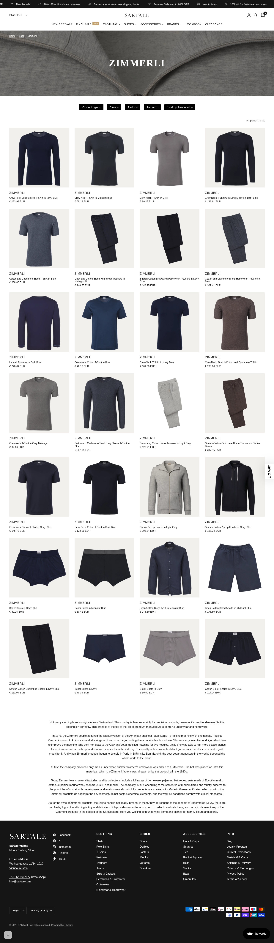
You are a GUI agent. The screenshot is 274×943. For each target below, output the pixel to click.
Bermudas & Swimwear (110, 879)
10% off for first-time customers (39, 4)
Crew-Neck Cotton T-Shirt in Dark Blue (95, 527)
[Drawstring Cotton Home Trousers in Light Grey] (169, 403)
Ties (185, 852)
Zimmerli (17, 192)
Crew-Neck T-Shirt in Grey (154, 197)
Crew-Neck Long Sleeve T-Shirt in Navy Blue (33, 197)
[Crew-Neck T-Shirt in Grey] (169, 157)
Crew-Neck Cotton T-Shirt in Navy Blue (30, 527)
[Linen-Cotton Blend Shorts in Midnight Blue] (235, 567)
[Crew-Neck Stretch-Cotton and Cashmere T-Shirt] (235, 322)
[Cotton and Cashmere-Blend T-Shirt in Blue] (39, 238)
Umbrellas (189, 879)
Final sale (84, 24)
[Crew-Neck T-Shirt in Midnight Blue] (104, 157)
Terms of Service (237, 879)
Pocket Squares (193, 857)
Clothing (110, 24)
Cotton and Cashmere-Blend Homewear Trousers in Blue (232, 280)
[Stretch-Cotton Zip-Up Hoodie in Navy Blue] (235, 487)
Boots (143, 841)
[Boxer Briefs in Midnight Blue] (104, 567)
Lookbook (193, 24)
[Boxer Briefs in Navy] (104, 648)
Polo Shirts (103, 846)
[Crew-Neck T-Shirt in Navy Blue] (169, 322)
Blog (229, 841)
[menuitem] (62, 24)
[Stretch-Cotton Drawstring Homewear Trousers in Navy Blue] (169, 238)
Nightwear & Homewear (110, 889)
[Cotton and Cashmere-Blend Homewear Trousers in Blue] (235, 238)
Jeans (100, 868)
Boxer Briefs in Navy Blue (23, 608)
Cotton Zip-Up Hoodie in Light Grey (158, 527)
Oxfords (145, 862)
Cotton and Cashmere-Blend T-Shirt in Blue (32, 278)
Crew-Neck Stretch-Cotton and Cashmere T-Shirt (231, 362)
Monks (144, 857)
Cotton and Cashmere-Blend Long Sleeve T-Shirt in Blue (102, 444)
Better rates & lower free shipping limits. (94, 4)
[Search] (255, 15)
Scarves (188, 846)
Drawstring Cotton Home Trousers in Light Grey (165, 443)
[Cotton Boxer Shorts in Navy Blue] (235, 648)
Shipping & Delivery (239, 862)
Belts (186, 862)
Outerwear (102, 884)
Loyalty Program (237, 846)
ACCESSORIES (194, 834)
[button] (91, 107)
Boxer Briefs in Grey (151, 688)
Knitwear (101, 857)
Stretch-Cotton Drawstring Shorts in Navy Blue (34, 688)
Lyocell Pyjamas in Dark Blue (25, 362)
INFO (230, 834)
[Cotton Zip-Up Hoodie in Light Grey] (169, 487)
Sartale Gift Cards (238, 857)
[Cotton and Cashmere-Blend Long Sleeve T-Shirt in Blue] (104, 403)
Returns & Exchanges (240, 868)
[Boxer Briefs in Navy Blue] (39, 567)
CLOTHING (104, 834)
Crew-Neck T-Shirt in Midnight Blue (93, 197)
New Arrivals (187, 4)
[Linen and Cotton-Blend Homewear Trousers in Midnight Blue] (104, 238)
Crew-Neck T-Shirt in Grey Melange (28, 443)
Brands (173, 24)
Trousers (101, 862)
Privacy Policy (235, 873)
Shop (21, 36)
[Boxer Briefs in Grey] (169, 648)
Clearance (213, 24)
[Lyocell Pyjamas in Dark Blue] (39, 322)
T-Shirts (101, 852)
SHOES (145, 834)
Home (12, 36)
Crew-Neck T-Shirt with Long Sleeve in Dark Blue (231, 197)
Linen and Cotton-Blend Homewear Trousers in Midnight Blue (100, 280)
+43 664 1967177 (19, 877)
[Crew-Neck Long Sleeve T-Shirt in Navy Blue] (39, 157)
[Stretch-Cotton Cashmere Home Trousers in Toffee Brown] (235, 403)
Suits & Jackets (106, 873)
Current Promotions (239, 852)
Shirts (99, 841)
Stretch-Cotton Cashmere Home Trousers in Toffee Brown (232, 444)
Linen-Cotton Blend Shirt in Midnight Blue (162, 608)
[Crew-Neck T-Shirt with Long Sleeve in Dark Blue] (235, 157)
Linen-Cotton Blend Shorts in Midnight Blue (228, 608)
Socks (187, 868)
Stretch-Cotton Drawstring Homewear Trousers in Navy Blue (169, 280)
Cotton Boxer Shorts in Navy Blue (223, 688)
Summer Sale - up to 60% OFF (148, 4)
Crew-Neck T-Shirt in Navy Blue (157, 362)
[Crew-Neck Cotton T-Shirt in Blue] (104, 322)
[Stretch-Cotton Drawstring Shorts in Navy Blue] (39, 648)
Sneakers (146, 868)
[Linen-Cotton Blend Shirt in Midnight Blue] (169, 567)
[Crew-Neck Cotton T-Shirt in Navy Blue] (39, 487)
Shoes (129, 24)
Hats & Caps (191, 841)
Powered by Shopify (62, 925)
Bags (186, 873)
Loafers (144, 852)
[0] (262, 15)
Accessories (150, 24)
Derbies (144, 846)
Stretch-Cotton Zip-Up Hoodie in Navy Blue (228, 527)
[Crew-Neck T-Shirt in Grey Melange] (39, 403)
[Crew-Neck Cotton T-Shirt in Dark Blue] (104, 487)
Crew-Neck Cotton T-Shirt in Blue (92, 362)
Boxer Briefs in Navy (86, 688)
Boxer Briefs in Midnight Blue (90, 608)
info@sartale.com (20, 881)
